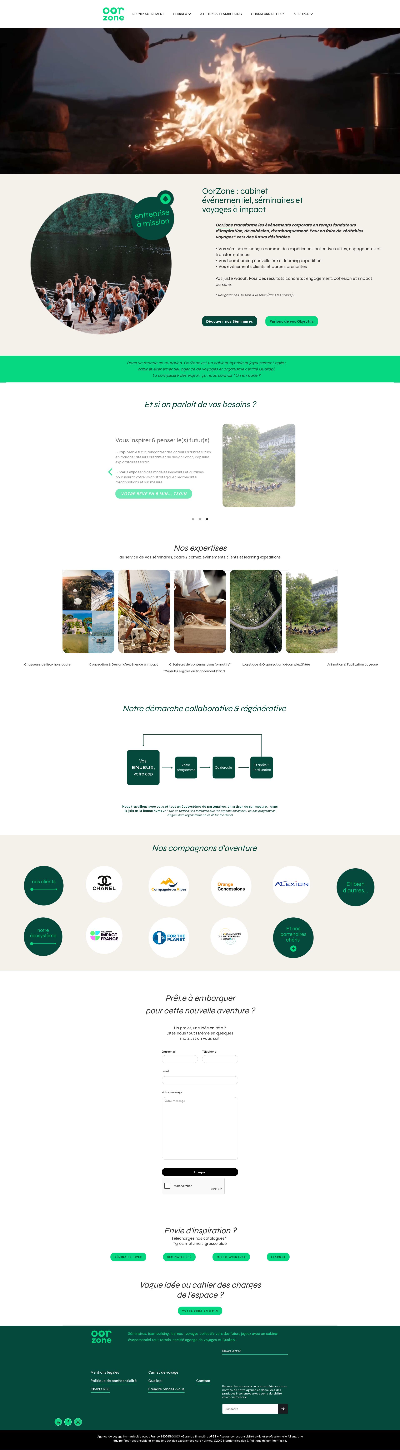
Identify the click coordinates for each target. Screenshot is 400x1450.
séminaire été (179, 1257)
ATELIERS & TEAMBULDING (221, 13)
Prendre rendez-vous (166, 1389)
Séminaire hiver (128, 1257)
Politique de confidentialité (114, 1380)
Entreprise (169, 1051)
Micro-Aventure (231, 1257)
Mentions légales (105, 1372)
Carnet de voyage (163, 1372)
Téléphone (209, 1051)
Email (165, 1071)
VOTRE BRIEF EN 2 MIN (200, 1310)
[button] (182, 14)
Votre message (172, 1092)
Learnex (278, 1257)
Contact (203, 1380)
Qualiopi (155, 1380)
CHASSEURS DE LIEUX (268, 13)
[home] (113, 14)
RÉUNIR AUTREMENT (148, 13)
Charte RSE (100, 1389)
